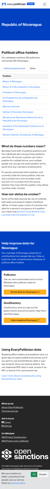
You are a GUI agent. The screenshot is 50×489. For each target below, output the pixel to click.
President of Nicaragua (14, 92)
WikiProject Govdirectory (14, 437)
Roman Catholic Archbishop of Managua (23, 135)
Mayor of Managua (12, 81)
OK (34, 474)
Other (33, 68)
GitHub (8, 426)
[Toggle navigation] (44, 4)
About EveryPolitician (12, 407)
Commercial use (10, 411)
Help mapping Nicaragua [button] (24, 320)
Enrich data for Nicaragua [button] (24, 292)
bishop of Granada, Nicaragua (18, 112)
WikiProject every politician (15, 441)
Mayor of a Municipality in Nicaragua (21, 87)
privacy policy (18, 483)
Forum (7, 422)
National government (14, 68)
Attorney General (11, 106)
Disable (43, 474)
